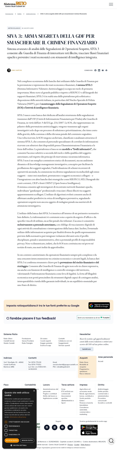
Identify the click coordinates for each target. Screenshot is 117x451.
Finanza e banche (86, 403)
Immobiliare (84, 405)
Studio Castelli (9, 343)
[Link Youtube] (70, 427)
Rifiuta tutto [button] (27, 440)
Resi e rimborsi (85, 374)
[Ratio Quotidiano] (15, 4)
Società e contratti (105, 403)
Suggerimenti (63, 343)
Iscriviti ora (86, 349)
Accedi (100, 361)
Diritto (19, 14)
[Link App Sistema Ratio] (89, 427)
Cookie (76, 445)
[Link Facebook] (62, 427)
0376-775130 (36, 362)
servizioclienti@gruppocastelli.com (65, 364)
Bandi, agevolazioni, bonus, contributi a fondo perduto (87, 396)
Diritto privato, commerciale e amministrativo (103, 393)
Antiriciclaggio (31, 14)
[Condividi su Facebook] (95, 70)
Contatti (61, 339)
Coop (63, 389)
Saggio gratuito (46, 343)
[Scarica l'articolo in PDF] (106, 70)
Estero (82, 401)
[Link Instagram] (47, 427)
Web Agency (85, 445)
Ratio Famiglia (27, 343)
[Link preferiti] (99, 305)
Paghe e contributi (50, 394)
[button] (19, 445)
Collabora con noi (65, 341)
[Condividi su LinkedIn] (99, 70)
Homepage (9, 14)
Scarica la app (45, 345)
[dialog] (19, 418)
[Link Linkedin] (54, 427)
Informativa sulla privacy (18, 417)
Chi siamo (43, 339)
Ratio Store (84, 362)
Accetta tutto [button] (12, 440)
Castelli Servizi (9, 341)
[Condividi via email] (102, 70)
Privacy (70, 445)
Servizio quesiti (64, 345)
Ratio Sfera (8, 339)
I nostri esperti (45, 341)
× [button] (34, 391)
